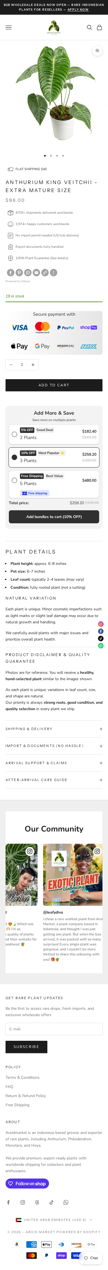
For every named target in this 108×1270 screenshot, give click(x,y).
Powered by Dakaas (18, 281)
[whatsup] (28, 272)
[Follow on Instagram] (22, 1202)
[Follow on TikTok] (51, 1202)
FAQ (9, 1086)
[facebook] (10, 272)
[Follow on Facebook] (8, 1202)
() (54, 516)
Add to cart (54, 385)
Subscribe (26, 1046)
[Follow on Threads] (37, 1202)
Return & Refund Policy (26, 1095)
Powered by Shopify (78, 1232)
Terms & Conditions (23, 1077)
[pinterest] (19, 272)
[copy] (45, 272)
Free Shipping (17, 1105)
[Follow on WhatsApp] (66, 1202)
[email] (36, 272)
